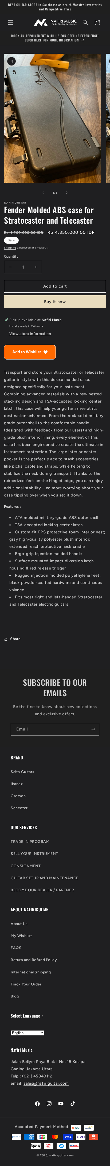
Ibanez (17, 784)
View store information (30, 333)
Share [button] (15, 639)
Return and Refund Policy (34, 960)
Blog (15, 996)
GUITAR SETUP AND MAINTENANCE (44, 878)
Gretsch (18, 796)
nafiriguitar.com (61, 1155)
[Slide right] (67, 192)
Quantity (11, 256)
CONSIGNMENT (26, 866)
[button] (11, 22)
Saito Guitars (22, 772)
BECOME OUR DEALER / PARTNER (42, 890)
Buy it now (55, 301)
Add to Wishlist (26, 352)
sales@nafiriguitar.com (46, 1083)
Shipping (10, 247)
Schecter (19, 808)
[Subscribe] (93, 729)
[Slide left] (43, 192)
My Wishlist (21, 936)
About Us (19, 924)
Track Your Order (26, 984)
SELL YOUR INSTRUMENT (34, 853)
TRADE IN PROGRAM (30, 841)
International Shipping (31, 972)
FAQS (16, 948)
